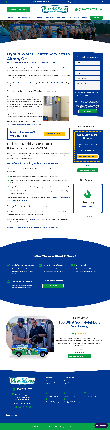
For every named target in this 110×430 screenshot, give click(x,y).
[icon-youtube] (20, 407)
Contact (96, 17)
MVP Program (67, 382)
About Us (66, 380)
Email (78, 73)
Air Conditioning (50, 382)
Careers (66, 383)
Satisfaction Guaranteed (23, 265)
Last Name (79, 68)
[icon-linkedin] (27, 407)
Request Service (86, 156)
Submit (87, 111)
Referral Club (82, 265)
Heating (48, 380)
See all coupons (87, 170)
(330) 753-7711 (89, 9)
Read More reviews (78, 356)
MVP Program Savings (22, 281)
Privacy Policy (96, 107)
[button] (86, 165)
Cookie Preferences (71, 427)
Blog (65, 384)
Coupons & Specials (29, 62)
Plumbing (48, 383)
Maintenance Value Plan (19, 290)
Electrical (48, 384)
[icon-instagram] (23, 407)
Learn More (51, 286)
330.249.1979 (24, 389)
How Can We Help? (82, 83)
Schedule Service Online (55, 265)
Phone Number (81, 78)
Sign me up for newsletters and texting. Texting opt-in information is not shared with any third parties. (87, 94)
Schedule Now (53, 134)
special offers (36, 219)
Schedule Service (17, 9)
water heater (31, 68)
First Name (80, 63)
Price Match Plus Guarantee (47, 62)
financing (27, 219)
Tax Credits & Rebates (14, 62)
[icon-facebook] (16, 407)
